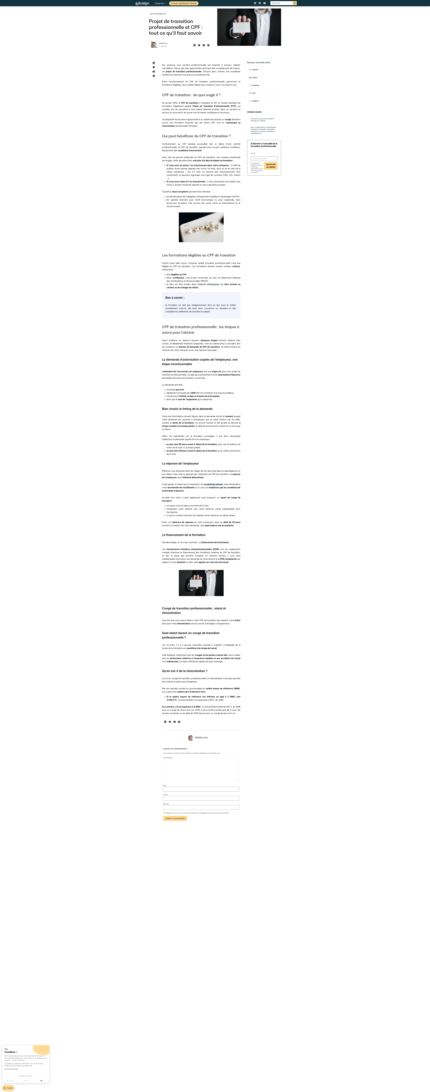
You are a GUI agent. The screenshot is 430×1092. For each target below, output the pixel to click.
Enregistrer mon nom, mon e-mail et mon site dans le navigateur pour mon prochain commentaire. (197, 813)
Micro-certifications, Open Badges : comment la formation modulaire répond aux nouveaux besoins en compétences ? (264, 130)
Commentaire (168, 757)
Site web (166, 804)
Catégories (159, 3)
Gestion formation (158, 14)
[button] (194, 45)
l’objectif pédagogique (208, 284)
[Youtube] (264, 3)
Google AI (254, 101)
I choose (26, 1081)
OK (41, 1081)
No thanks (10, 1081)
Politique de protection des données (257, 171)
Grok (252, 93)
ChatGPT (253, 70)
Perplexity (254, 85)
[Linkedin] (255, 3)
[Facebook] (260, 3)
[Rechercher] (295, 3)
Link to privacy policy (11, 1069)
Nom (165, 785)
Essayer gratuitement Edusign (183, 3)
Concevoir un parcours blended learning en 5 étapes (262, 120)
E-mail (165, 794)
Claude (253, 77)
